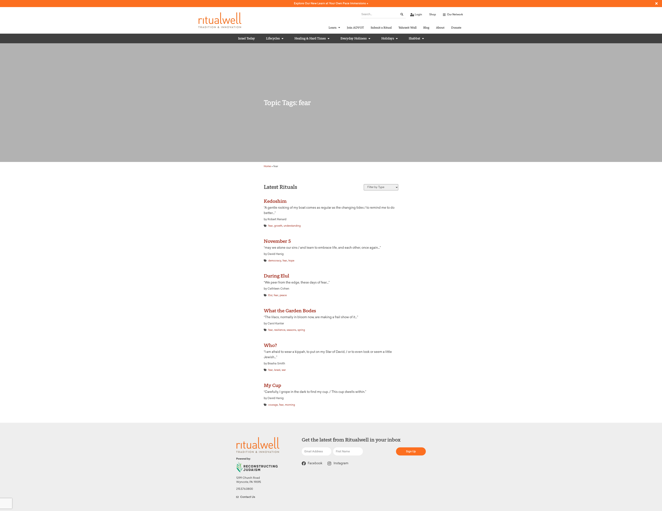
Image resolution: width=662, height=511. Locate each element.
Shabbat (414, 38)
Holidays (387, 38)
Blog (426, 27)
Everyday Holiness (353, 38)
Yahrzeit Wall (407, 27)
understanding (292, 225)
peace (283, 295)
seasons (291, 330)
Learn (333, 27)
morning (290, 404)
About (440, 27)
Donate (456, 27)
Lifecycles (273, 38)
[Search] (402, 14)
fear (270, 225)
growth (278, 225)
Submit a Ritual (381, 27)
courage (273, 404)
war (284, 370)
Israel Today (246, 38)
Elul (270, 295)
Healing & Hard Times (310, 38)
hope (291, 260)
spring (301, 330)
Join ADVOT (355, 27)
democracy (274, 260)
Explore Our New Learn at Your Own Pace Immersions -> (331, 3)
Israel (277, 370)
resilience (279, 330)
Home (267, 166)
